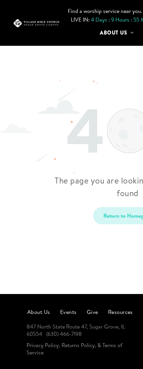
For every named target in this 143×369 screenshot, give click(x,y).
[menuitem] (117, 32)
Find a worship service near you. (105, 11)
